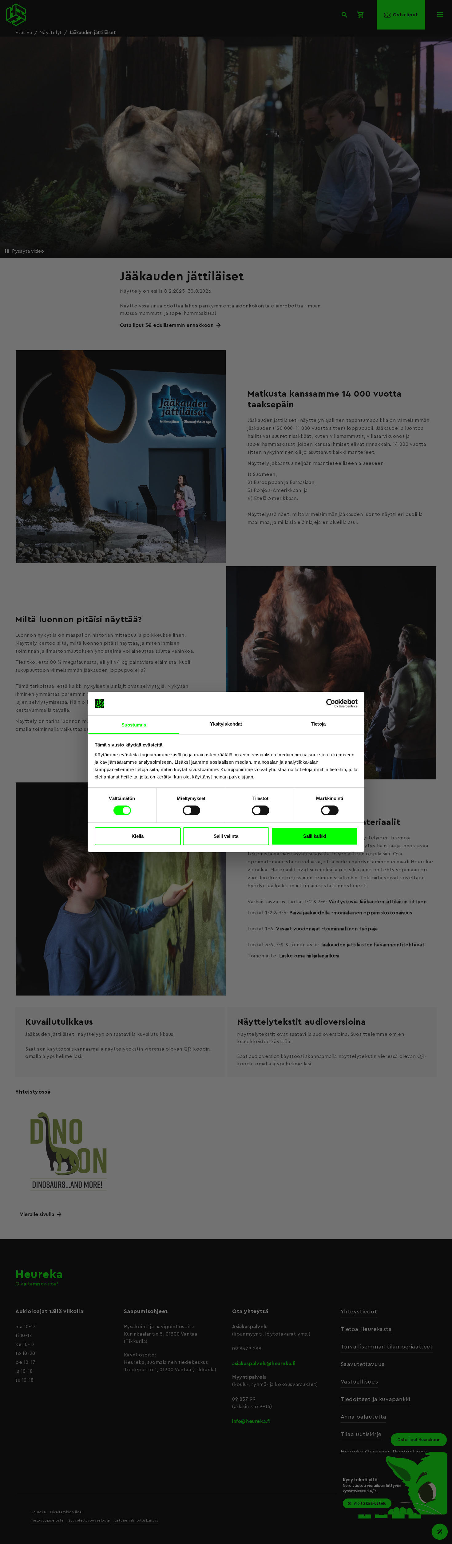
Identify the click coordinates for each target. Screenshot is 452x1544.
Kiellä (138, 836)
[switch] (191, 810)
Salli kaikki (314, 836)
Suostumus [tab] (133, 724)
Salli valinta (226, 836)
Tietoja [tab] (318, 723)
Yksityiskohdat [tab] (226, 723)
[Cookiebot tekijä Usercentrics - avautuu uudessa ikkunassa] (331, 703)
